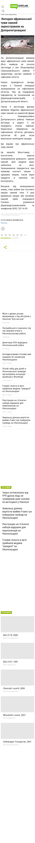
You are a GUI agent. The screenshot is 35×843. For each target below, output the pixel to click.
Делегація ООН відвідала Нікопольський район (14, 344)
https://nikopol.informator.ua (12, 220)
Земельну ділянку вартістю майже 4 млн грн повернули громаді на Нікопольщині (16, 420)
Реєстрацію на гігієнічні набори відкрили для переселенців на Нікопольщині (14, 404)
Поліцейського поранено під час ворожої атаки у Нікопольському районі (16, 331)
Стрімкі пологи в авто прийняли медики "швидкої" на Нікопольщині (16, 388)
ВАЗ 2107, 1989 (10, 661)
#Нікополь (4, 223)
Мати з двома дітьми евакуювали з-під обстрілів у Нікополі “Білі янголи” (16, 316)
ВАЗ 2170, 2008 (10, 635)
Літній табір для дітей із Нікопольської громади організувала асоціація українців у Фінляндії (14, 372)
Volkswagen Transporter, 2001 (17, 741)
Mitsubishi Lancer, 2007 (14, 715)
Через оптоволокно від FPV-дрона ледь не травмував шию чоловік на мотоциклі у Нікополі (16, 497)
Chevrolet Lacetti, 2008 (14, 688)
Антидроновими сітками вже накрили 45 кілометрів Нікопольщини (16, 357)
